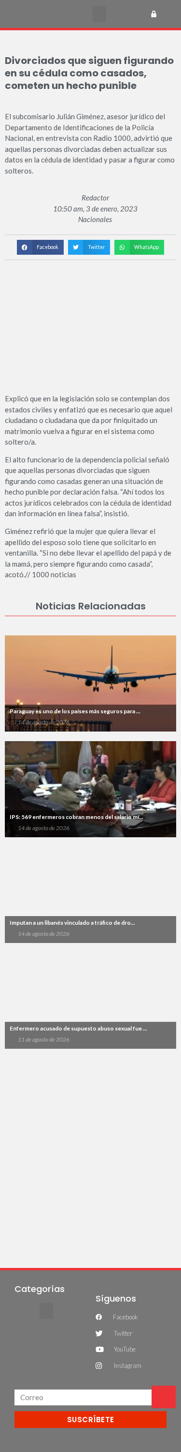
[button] (99, 14)
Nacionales (95, 219)
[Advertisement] (90, 1153)
